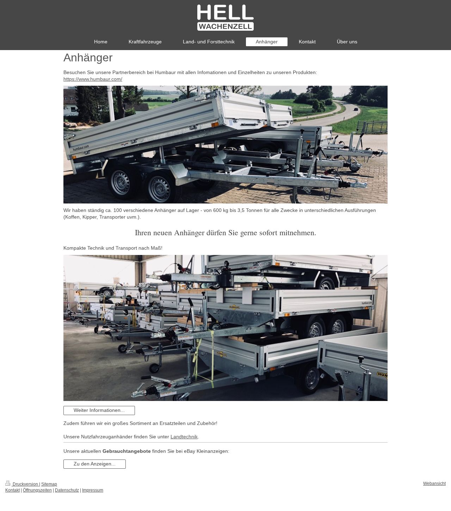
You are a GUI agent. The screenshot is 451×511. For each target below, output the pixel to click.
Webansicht (434, 483)
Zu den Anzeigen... (95, 464)
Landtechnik (184, 436)
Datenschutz (67, 490)
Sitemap (49, 484)
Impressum (92, 490)
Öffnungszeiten (37, 490)
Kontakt (12, 490)
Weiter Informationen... (99, 410)
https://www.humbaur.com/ (92, 79)
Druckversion (25, 484)
